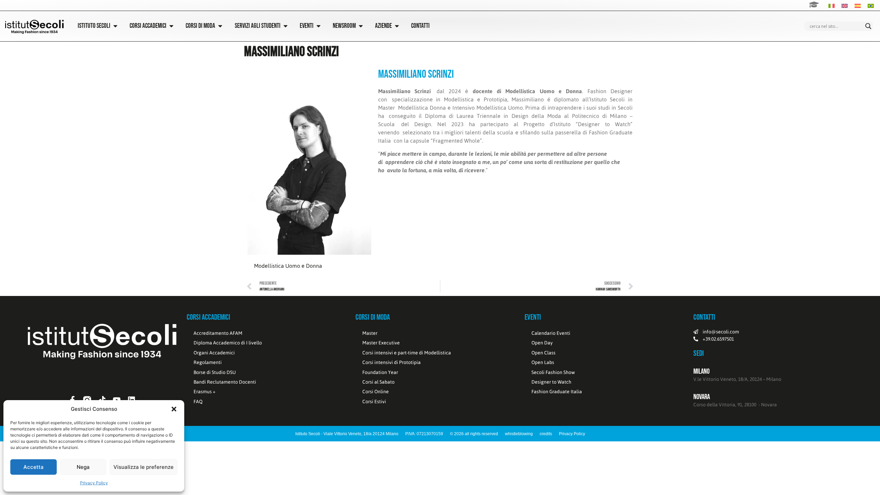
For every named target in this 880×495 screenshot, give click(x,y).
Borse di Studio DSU (215, 372)
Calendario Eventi (550, 333)
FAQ (198, 401)
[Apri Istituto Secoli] (115, 26)
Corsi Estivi (374, 401)
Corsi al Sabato (378, 382)
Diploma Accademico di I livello (228, 342)
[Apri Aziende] (397, 26)
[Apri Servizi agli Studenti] (285, 26)
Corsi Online (375, 391)
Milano (701, 371)
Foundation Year (380, 372)
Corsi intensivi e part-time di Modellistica (406, 352)
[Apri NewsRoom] (361, 26)
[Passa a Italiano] (831, 5)
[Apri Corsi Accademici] (171, 26)
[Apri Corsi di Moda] (220, 26)
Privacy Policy (94, 482)
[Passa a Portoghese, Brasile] (870, 5)
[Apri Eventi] (318, 26)
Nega (83, 467)
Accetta (33, 467)
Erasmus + (205, 391)
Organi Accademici (214, 352)
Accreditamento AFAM (218, 333)
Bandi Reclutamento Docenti (225, 382)
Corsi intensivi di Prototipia (391, 362)
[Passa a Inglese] (844, 5)
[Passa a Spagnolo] (857, 5)
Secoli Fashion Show (553, 372)
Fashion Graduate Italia (556, 391)
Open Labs (542, 362)
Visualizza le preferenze (143, 467)
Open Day (542, 342)
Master (369, 333)
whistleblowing (519, 433)
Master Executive (381, 342)
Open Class (543, 352)
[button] (173, 409)
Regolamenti (208, 362)
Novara (701, 397)
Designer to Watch (551, 382)
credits (546, 433)
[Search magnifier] (868, 26)
